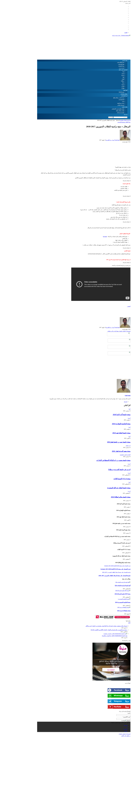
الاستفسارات (121, 99)
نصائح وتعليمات (124, 94)
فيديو (123, 101)
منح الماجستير (121, 64)
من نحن (125, 114)
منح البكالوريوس (120, 62)
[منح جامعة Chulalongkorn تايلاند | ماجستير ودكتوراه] (115, 633)
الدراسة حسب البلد (123, 69)
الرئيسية (128, 120)
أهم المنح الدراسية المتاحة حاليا (122, 585)
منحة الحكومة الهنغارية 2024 (121, 11)
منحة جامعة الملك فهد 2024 (121, 13)
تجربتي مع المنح (120, 103)
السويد (122, 86)
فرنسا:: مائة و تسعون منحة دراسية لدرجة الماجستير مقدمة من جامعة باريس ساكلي (106, 626)
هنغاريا (123, 88)
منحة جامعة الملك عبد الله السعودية (118, 488)
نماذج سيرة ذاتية (120, 112)
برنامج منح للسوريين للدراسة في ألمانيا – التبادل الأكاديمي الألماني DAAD (109, 629)
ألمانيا (123, 79)
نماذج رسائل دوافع (120, 110)
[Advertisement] (83, 48)
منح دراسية (124, 60)
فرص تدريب (121, 67)
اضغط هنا (105, 236)
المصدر (128, 306)
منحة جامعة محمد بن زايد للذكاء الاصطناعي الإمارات (115, 19)
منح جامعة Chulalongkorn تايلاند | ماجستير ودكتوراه (114, 635)
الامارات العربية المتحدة (125, 454)
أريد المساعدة (124, 95)
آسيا (123, 71)
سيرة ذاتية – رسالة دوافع (118, 97)
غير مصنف (128, 445)
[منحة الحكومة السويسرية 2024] (124, 599)
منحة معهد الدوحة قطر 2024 (121, 17)
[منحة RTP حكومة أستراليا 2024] (122, 590)
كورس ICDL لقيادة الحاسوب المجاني (119, 10)
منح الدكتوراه (121, 66)
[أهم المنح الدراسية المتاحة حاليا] (122, 582)
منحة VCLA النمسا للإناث (121, 23)
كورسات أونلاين (120, 105)
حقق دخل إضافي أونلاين (122, 8)
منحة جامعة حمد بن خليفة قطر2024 (119, 15)
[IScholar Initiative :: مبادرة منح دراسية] (121, 35)
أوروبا (123, 73)
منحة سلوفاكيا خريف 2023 (123, 610)
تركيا (123, 82)
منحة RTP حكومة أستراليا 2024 (122, 594)
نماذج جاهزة (124, 106)
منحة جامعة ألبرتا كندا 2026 (121, 6)
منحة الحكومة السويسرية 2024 (122, 602)
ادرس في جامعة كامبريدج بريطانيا (119, 21)
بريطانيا (122, 80)
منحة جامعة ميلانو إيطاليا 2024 (120, 497)
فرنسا (123, 84)
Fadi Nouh (117, 140)
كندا (123, 77)
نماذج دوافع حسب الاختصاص (118, 108)
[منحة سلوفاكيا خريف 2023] (123, 607)
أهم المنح (125, 90)
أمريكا (123, 75)
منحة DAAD (121, 92)
